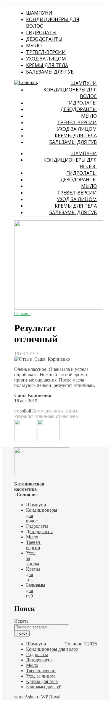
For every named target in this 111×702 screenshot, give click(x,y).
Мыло (34, 45)
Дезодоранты (44, 39)
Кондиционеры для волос (52, 649)
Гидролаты (41, 32)
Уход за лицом (46, 58)
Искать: (22, 621)
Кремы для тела (47, 65)
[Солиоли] (25, 82)
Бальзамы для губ (50, 72)
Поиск (22, 633)
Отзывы (22, 313)
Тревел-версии (46, 52)
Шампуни (39, 13)
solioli (25, 410)
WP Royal (50, 696)
